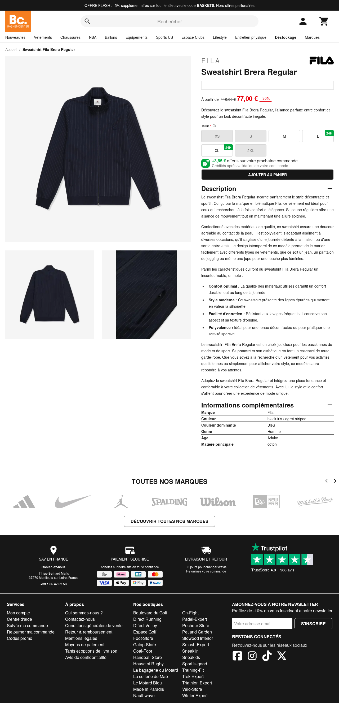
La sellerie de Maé (150, 676)
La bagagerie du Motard (155, 670)
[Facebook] (237, 656)
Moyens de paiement (84, 644)
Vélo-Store (192, 689)
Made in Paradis (148, 689)
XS (217, 136)
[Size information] (214, 126)
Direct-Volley (145, 625)
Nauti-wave (144, 695)
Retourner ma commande (31, 632)
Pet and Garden (197, 632)
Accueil (11, 49)
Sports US (164, 37)
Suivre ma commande (27, 625)
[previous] (326, 481)
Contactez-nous (53, 567)
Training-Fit (193, 670)
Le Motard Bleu (147, 683)
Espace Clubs (192, 37)
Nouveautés (15, 37)
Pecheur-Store (195, 625)
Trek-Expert (193, 676)
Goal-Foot (142, 651)
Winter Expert (195, 695)
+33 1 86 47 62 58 (54, 584)
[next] (335, 481)
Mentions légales (81, 638)
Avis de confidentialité (85, 657)
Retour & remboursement (88, 632)
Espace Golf (144, 632)
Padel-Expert (194, 619)
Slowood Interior (197, 638)
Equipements (137, 37)
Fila (211, 60)
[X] (281, 656)
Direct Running (147, 619)
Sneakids (191, 657)
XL (223, 149)
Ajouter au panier (267, 174)
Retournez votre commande (206, 571)
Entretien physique (250, 37)
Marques (312, 37)
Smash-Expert (195, 644)
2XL (250, 150)
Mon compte (18, 613)
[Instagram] (252, 656)
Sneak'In (190, 651)
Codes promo (19, 638)
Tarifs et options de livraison (91, 651)
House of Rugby (148, 664)
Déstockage (285, 37)
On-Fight (190, 613)
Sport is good (194, 664)
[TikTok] (267, 656)
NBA (92, 37)
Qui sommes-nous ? (84, 613)
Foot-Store (143, 638)
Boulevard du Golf (150, 613)
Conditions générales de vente (94, 625)
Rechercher (169, 21)
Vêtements (43, 37)
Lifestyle (220, 37)
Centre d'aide (19, 619)
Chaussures (70, 37)
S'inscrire (313, 623)
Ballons (111, 37)
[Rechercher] (87, 21)
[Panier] (324, 21)
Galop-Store (144, 644)
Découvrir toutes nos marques (169, 521)
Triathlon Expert (197, 683)
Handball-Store (147, 657)
